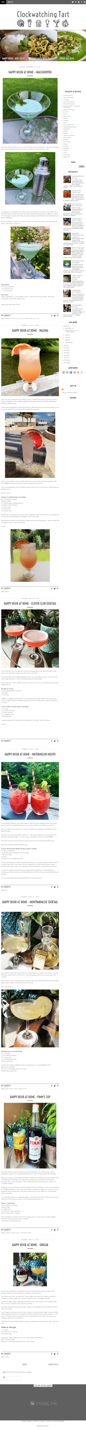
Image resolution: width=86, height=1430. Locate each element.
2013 (65, 360)
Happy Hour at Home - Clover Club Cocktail (30, 604)
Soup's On (66, 157)
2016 (65, 353)
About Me (10, 2)
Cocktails (66, 99)
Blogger (46, 1426)
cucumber (13, 1232)
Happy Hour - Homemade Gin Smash (78, 234)
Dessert (65, 112)
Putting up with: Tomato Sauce (76, 192)
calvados (11, 1088)
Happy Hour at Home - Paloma (30, 331)
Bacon (65, 114)
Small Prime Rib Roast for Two (78, 177)
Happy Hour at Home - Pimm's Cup (30, 1097)
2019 (65, 345)
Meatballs (66, 148)
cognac (7, 1357)
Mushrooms (66, 116)
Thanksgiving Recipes (70, 127)
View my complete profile (69, 392)
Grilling (65, 131)
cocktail (7, 318)
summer (29, 1232)
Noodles (65, 146)
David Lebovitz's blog (21, 975)
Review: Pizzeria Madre (78, 248)
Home (3, 2)
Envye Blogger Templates (44, 1421)
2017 (65, 350)
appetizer (34, 55)
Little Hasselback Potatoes (77, 306)
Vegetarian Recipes (69, 110)
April (66, 340)
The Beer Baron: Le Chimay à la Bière (77, 219)
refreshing (23, 1232)
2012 (65, 362)
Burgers (65, 133)
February (68, 342)
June (66, 337)
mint (6, 890)
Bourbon (65, 139)
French (24, 1088)
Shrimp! (65, 118)
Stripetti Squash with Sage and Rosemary (77, 277)
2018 (65, 348)
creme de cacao (14, 318)
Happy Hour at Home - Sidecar (30, 1245)
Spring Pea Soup (38, 58)
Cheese (65, 144)
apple (6, 1088)
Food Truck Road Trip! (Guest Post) (77, 205)
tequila (7, 591)
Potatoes (66, 120)
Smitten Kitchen (19, 841)
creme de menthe (24, 318)
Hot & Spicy (66, 142)
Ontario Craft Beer (68, 135)
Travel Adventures (68, 102)
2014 (65, 357)
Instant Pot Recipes (69, 104)
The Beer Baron (68, 95)
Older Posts (53, 1364)
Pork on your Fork (68, 124)
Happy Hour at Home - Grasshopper (30, 72)
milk (37, 318)
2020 (65, 326)
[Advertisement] (73, 76)
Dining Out (66, 155)
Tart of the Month (68, 97)
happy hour (32, 318)
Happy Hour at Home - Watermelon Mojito (30, 754)
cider (15, 1088)
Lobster (65, 150)
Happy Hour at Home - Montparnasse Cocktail (30, 902)
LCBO (9, 1199)
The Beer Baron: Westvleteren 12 (76, 291)
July (66, 335)
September (68, 328)
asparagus (63, 55)
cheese (5, 55)
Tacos (65, 152)
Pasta (65, 122)
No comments (6, 315)
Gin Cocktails (67, 137)
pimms (18, 1232)
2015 (65, 355)
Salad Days (66, 129)
